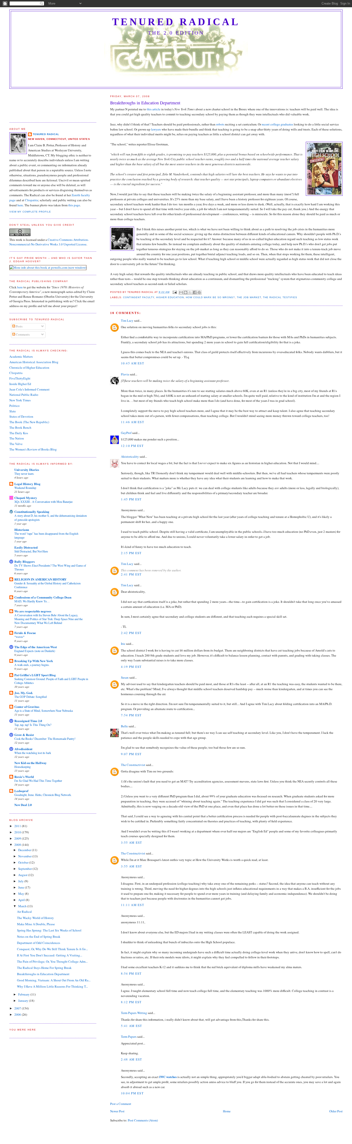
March (22, 906)
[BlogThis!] (185, 292)
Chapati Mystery (25, 497)
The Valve (16, 444)
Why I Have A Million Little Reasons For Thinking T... (52, 986)
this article (153, 109)
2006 (18, 1014)
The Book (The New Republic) (29, 422)
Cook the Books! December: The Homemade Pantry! (44, 739)
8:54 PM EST (131, 973)
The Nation (16, 438)
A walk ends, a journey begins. (32, 665)
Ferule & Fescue (25, 632)
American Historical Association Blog (33, 362)
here (20, 205)
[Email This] (181, 292)
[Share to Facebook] (194, 292)
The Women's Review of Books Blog (33, 449)
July (21, 881)
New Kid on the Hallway (30, 762)
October (23, 862)
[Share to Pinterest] (199, 292)
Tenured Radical (176, 21)
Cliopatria (31, 200)
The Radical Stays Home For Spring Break (44, 968)
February (24, 994)
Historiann (21, 529)
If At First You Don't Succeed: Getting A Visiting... (49, 955)
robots (220, 124)
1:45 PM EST (131, 499)
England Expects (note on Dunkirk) (34, 651)
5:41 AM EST (131, 1026)
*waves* (19, 637)
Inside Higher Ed (20, 384)
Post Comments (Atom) (143, 1120)
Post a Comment (120, 1104)
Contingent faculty (138, 297)
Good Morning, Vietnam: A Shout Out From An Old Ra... (54, 980)
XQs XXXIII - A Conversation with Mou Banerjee (43, 502)
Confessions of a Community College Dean (42, 597)
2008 (18, 844)
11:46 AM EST (132, 422)
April (22, 900)
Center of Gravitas (26, 706)
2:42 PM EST (131, 633)
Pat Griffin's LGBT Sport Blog (35, 675)
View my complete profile (30, 211)
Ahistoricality (130, 456)
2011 (18, 826)
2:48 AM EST (131, 1059)
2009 (18, 838)
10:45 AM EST (132, 363)
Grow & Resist (24, 734)
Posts (19, 326)
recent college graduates (277, 124)
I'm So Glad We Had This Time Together (38, 780)
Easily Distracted (26, 547)
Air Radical (24, 911)
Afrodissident (23, 749)
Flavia (125, 374)
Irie (123, 643)
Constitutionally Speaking (31, 511)
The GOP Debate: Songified (30, 697)
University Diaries (26, 469)
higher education (170, 297)
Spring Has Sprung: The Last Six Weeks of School (49, 930)
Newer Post (117, 1111)
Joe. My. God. (23, 692)
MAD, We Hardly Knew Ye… (32, 601)
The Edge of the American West (35, 647)
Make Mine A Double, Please (36, 924)
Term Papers (128, 1036)
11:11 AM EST (132, 905)
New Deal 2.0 (23, 804)
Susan (125, 677)
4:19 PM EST (131, 666)
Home (227, 1111)
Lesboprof (21, 790)
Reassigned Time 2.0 (28, 720)
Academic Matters (21, 356)
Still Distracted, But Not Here (31, 551)
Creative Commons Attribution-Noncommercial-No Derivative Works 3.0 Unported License (49, 242)
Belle (124, 726)
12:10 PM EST (132, 446)
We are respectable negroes (32, 611)
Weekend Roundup (25, 488)
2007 (18, 1008)
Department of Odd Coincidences (38, 943)
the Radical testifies (280, 297)
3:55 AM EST (131, 842)
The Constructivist (133, 765)
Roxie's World (24, 776)
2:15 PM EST (131, 553)
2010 (18, 832)
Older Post (336, 1111)
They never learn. (24, 473)
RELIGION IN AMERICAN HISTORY (40, 579)
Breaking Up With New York (33, 660)
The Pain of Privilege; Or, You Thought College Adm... (52, 961)
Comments (22, 334)
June (21, 887)
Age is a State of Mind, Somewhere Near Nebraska (43, 710)
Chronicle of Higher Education (29, 367)
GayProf (126, 433)
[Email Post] (174, 292)
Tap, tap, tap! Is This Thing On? (32, 725)
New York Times (20, 400)
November (25, 856)
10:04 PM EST (132, 1093)
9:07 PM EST (131, 754)
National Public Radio (23, 394)
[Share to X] (190, 292)
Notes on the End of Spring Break (38, 936)
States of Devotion (21, 416)
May (21, 893)
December (25, 850)
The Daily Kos (18, 433)
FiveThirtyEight (19, 378)
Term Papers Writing (134, 1013)
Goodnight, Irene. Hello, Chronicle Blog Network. (43, 795)
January (23, 1000)
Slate (12, 411)
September (25, 868)
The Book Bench (20, 427)
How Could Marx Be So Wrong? (210, 297)
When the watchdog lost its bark (32, 753)
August (23, 875)
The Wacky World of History (35, 918)
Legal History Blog (27, 483)
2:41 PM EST (131, 574)
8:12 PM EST (131, 1002)
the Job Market (249, 297)
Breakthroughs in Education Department (43, 974)
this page (74, 205)
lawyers (156, 129)
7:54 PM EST (131, 715)
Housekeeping (22, 767)
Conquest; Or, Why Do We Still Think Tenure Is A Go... (52, 949)
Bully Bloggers (24, 561)
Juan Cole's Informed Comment (29, 389)
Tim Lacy (127, 320)
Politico (14, 405)
